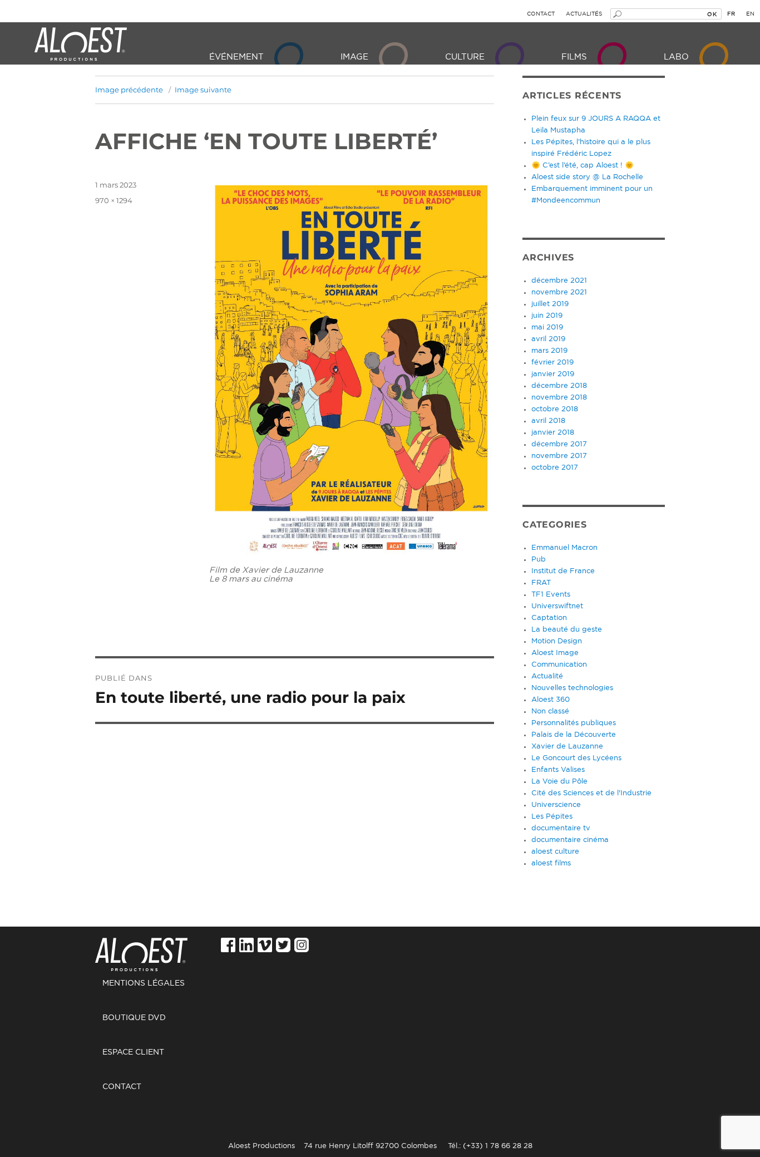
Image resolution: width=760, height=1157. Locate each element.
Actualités (584, 14)
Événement (236, 57)
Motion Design (556, 641)
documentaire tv (560, 828)
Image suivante (203, 89)
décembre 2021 (559, 280)
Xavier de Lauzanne (567, 746)
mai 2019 (547, 327)
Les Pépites (552, 816)
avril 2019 (548, 339)
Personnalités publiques (573, 723)
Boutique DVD (134, 1018)
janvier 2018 (552, 432)
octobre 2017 (554, 467)
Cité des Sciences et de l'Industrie (591, 793)
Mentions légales (143, 983)
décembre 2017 (559, 444)
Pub (538, 559)
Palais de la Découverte (573, 734)
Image (354, 57)
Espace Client (133, 1052)
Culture (465, 57)
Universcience (556, 805)
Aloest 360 (550, 699)
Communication (559, 664)
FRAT (541, 583)
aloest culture (555, 851)
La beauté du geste (566, 629)
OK (712, 14)
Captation (549, 618)
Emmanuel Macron (564, 548)
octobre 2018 (554, 409)
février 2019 (552, 362)
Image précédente (129, 89)
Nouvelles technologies (572, 688)
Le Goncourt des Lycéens (576, 758)
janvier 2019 (552, 374)
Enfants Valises (558, 770)
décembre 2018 (559, 386)
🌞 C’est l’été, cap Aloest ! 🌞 (582, 165)
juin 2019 (546, 315)
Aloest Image (555, 653)
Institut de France (563, 571)
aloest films (551, 863)
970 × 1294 (113, 200)
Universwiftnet (557, 606)
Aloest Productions (80, 44)
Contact (541, 14)
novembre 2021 (559, 292)
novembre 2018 (559, 397)
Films (574, 57)
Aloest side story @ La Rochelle (587, 177)
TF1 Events (550, 594)
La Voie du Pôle (559, 781)
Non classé (550, 711)
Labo (676, 57)
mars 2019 (549, 351)
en (750, 14)
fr (731, 14)
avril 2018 (548, 421)
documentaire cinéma (570, 840)
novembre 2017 (559, 456)
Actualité (547, 676)
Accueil (154, 948)
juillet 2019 (550, 304)
